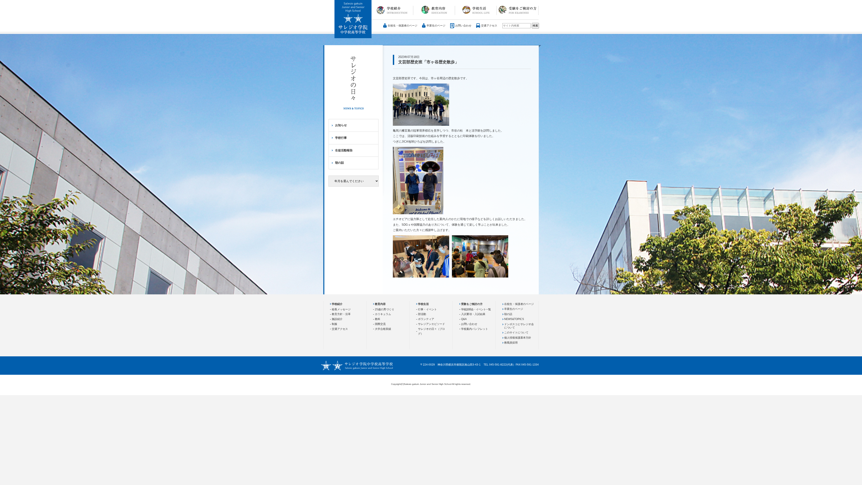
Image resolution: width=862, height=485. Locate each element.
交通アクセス (489, 25)
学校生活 (476, 10)
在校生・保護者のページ (402, 25)
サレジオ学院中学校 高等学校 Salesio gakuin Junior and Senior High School (353, 19)
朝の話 (339, 162)
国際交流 (380, 324)
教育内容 (434, 10)
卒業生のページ (436, 25)
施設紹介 (337, 319)
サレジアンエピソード (431, 324)
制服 (334, 324)
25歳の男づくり (384, 309)
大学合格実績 (383, 329)
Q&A (464, 319)
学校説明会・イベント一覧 (476, 309)
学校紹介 (392, 10)
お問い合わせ (463, 25)
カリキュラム (383, 314)
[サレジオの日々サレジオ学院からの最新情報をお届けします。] (353, 86)
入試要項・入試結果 (473, 314)
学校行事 (341, 137)
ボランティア (426, 319)
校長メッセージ (341, 309)
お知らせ (341, 125)
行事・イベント (427, 309)
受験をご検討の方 (518, 10)
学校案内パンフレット (474, 329)
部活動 (422, 314)
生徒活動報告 (344, 150)
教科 (377, 319)
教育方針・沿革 (341, 314)
